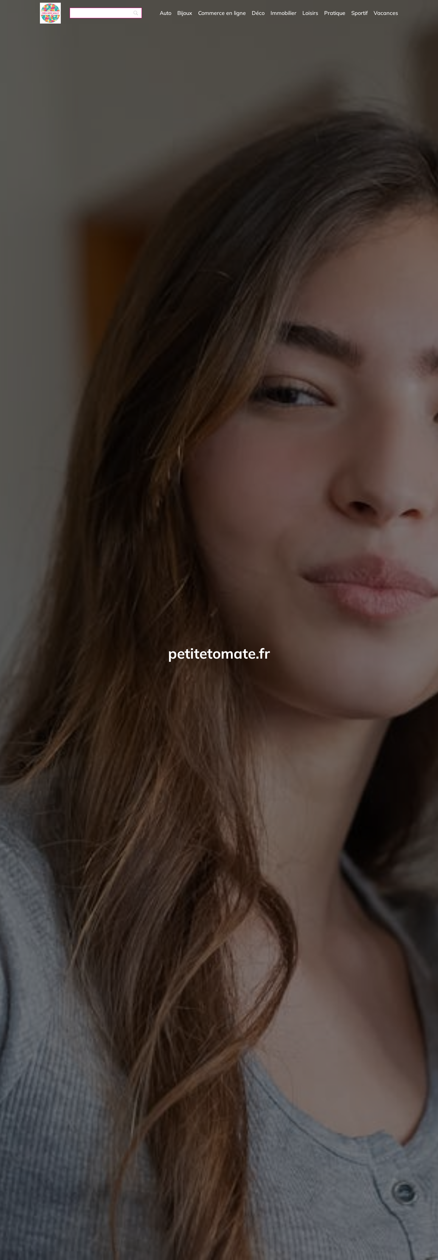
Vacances (386, 13)
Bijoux (184, 13)
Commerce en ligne (222, 13)
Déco (258, 13)
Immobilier (283, 13)
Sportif (359, 13)
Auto (165, 13)
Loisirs (310, 13)
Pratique (334, 13)
